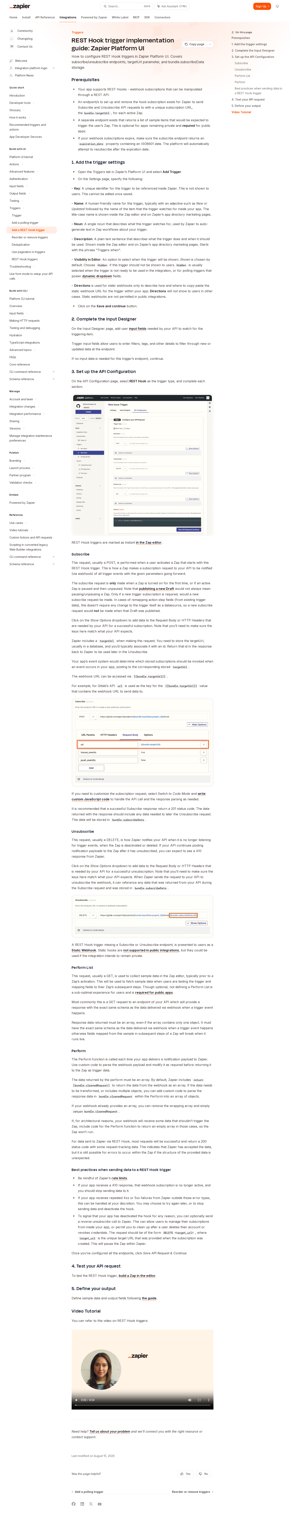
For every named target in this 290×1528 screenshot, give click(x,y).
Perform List (242, 75)
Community (25, 30)
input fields (137, 329)
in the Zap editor (149, 542)
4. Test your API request (248, 99)
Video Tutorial (241, 112)
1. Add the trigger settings (249, 44)
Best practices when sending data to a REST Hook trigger (259, 91)
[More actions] (210, 44)
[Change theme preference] (277, 6)
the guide (149, 1298)
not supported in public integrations (151, 950)
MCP (136, 17)
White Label (120, 17)
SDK (147, 17)
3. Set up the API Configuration (253, 56)
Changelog (25, 38)
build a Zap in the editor (137, 1276)
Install (26, 17)
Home (13, 17)
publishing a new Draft (156, 589)
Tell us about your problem (109, 1431)
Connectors (162, 17)
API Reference (45, 17)
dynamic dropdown (97, 276)
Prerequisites (241, 37)
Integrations (68, 17)
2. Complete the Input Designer (253, 50)
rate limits (119, 1178)
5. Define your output (246, 105)
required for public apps (154, 992)
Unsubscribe (243, 69)
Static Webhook (84, 950)
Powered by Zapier (94, 17)
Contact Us (25, 46)
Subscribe (241, 63)
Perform (240, 82)
